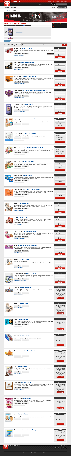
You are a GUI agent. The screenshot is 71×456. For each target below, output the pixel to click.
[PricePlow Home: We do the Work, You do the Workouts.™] (7, 3)
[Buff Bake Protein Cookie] (9, 339)
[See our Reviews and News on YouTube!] (66, 448)
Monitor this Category (62, 7)
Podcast (49, 1)
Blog (53, 1)
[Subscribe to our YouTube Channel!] (54, 4)
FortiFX (15, 252)
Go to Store (9, 56)
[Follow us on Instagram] (61, 448)
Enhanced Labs (16, 436)
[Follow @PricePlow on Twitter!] (56, 448)
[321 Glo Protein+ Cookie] (9, 418)
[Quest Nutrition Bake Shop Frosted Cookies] (9, 193)
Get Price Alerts (25, 53)
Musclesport (16, 55)
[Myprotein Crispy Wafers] (9, 206)
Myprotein (15, 210)
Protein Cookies (19, 33)
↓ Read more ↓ (7, 40)
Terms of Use (38, 447)
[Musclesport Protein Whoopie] (9, 51)
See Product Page (9, 54)
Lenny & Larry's (16, 168)
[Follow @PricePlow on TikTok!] (64, 448)
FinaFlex (15, 294)
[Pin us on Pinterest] (58, 448)
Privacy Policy (32, 447)
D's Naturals (16, 389)
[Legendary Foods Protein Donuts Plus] (9, 122)
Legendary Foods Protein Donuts (20, 30)
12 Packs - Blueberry (19, 32)
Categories (46, 4)
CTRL (15, 224)
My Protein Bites (16, 405)
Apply (64, 44)
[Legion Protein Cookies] (9, 323)
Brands (40, 4)
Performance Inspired (17, 280)
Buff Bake (15, 357)
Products (53, 7)
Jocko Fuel (15, 69)
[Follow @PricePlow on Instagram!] (52, 4)
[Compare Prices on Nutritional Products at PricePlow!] (5, 446)
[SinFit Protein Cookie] (9, 370)
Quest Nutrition (16, 182)
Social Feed (57, 1)
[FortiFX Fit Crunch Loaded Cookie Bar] (9, 249)
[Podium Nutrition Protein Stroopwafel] (9, 80)
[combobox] (32, 45)
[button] (35, 40)
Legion (15, 326)
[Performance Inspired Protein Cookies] (9, 278)
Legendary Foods (16, 111)
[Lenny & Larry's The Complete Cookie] (9, 235)
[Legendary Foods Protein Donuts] (10, 32)
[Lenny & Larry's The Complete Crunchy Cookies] (9, 151)
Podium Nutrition (16, 83)
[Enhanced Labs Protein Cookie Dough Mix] (9, 434)
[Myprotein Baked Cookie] (9, 307)
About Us (26, 447)
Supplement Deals (64, 1)
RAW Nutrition (16, 97)
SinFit (15, 373)
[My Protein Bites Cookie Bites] (9, 402)
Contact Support (21, 447)
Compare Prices (18, 53)
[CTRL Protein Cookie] (9, 220)
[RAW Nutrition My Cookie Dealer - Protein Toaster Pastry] (9, 95)
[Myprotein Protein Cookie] (9, 263)
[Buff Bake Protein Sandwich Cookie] (9, 355)
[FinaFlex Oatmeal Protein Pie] (9, 292)
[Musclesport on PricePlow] (50, 53)
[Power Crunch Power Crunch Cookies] (9, 136)
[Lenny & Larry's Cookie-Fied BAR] (9, 164)
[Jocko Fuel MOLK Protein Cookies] (9, 66)
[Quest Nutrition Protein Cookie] (9, 178)
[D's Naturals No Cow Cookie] (9, 386)
